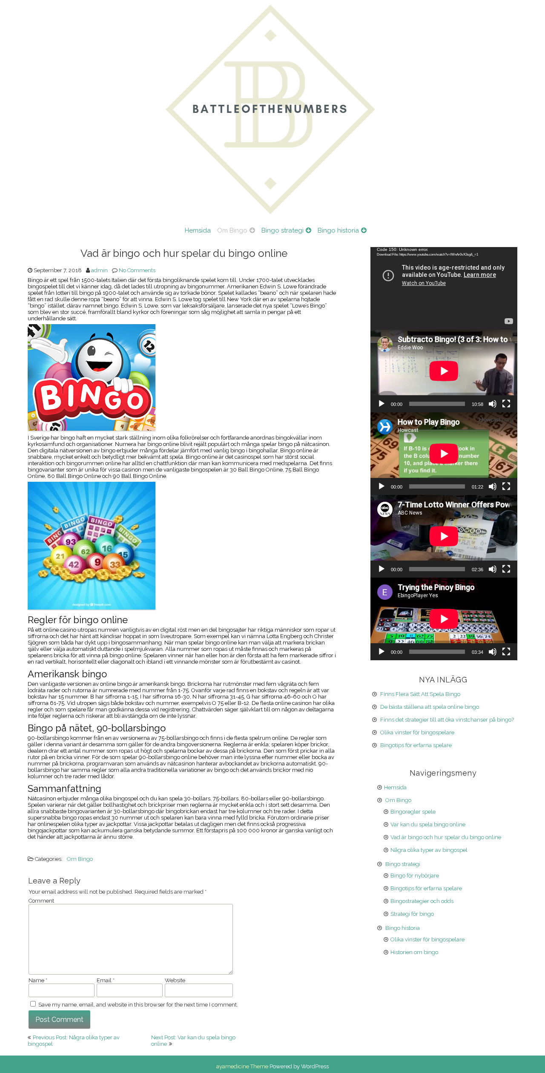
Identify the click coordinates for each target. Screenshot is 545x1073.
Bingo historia (338, 230)
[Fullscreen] (506, 404)
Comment (41, 901)
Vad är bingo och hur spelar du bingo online (445, 837)
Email (106, 980)
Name (38, 980)
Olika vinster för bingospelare (417, 732)
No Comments (137, 270)
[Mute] (492, 404)
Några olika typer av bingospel (429, 850)
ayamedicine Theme (243, 1066)
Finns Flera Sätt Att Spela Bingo (420, 694)
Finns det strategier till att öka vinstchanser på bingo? (447, 719)
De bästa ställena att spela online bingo (429, 707)
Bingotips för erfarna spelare (416, 745)
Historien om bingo (414, 952)
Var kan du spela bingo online (427, 824)
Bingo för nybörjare (414, 875)
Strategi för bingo (412, 914)
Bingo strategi (282, 230)
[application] (443, 288)
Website (175, 980)
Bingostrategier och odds (421, 901)
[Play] (381, 404)
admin (99, 270)
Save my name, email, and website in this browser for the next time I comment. (138, 1004)
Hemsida (198, 230)
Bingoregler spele (413, 811)
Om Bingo (232, 230)
